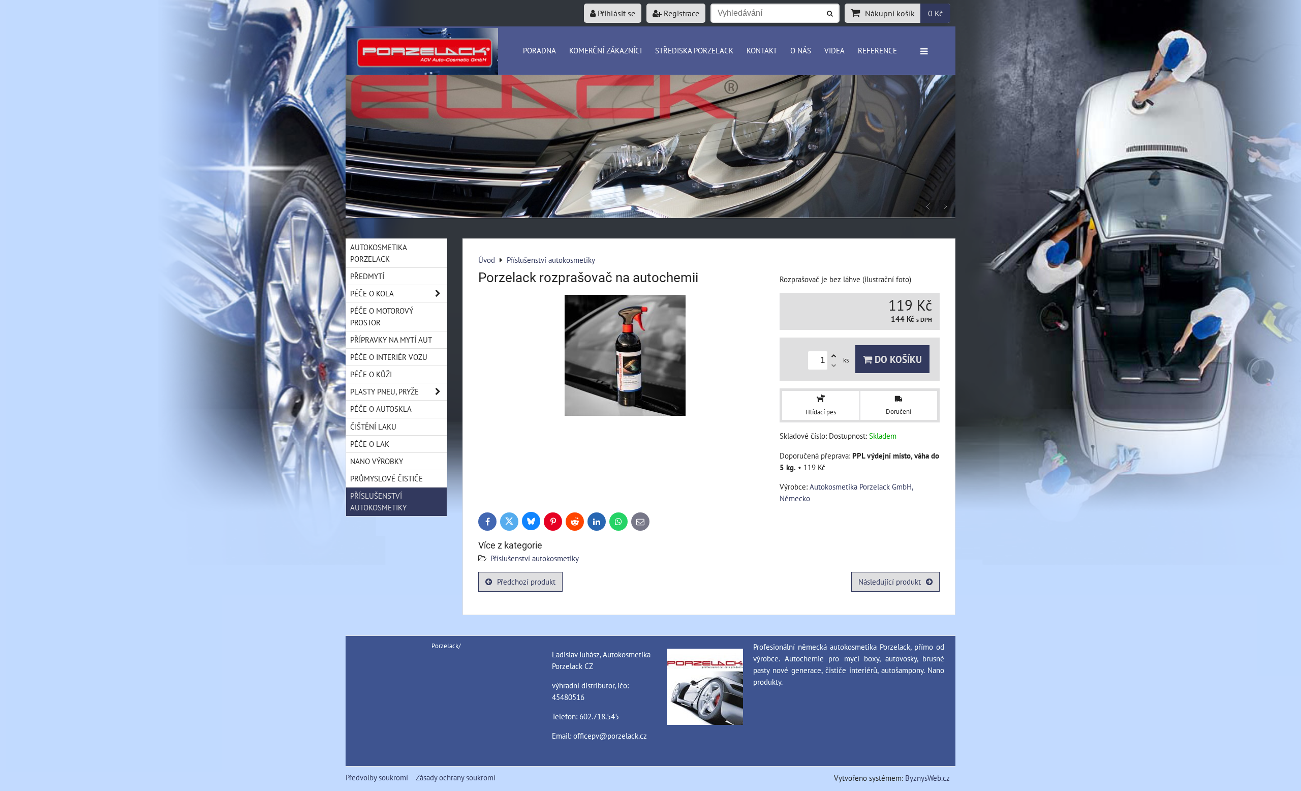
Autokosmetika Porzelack (378, 253)
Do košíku (897, 359)
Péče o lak (369, 444)
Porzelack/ (446, 646)
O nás (800, 50)
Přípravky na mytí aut (391, 339)
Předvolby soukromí (377, 777)
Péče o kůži (371, 374)
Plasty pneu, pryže (384, 391)
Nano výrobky (376, 461)
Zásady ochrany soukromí (455, 777)
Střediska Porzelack (694, 50)
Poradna (539, 50)
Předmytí (367, 276)
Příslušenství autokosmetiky (534, 558)
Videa (834, 50)
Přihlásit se (615, 13)
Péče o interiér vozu (388, 357)
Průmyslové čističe (386, 478)
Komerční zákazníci (605, 50)
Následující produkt (889, 581)
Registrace (680, 13)
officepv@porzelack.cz (610, 736)
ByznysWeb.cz (927, 778)
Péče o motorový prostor (381, 316)
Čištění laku (373, 426)
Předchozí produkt (526, 581)
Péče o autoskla (381, 409)
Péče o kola (372, 293)
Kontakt (762, 50)
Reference (877, 50)
